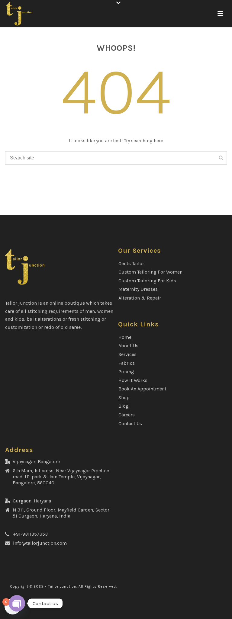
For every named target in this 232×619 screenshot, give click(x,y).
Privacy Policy (140, 405)
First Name (45, 72)
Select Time (46, 263)
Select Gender (48, 179)
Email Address (49, 125)
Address (42, 291)
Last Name (43, 98)
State (39, 318)
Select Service (48, 208)
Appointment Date (53, 236)
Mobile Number (50, 152)
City (38, 345)
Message (41, 372)
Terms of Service (177, 405)
